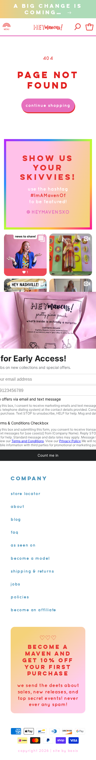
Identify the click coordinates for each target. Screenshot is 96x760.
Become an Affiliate (33, 609)
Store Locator (25, 493)
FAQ (14, 532)
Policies (20, 596)
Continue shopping (48, 105)
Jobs (15, 583)
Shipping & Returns (32, 571)
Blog (16, 519)
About (17, 506)
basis (73, 750)
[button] (7, 27)
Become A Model (30, 558)
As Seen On (23, 545)
